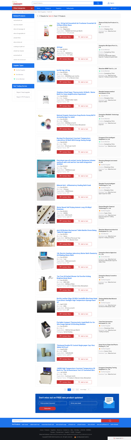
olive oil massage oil (19, 29)
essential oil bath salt (45, 424)
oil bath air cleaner (19, 51)
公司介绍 (82, 430)
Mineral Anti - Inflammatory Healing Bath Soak (74, 185)
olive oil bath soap (58, 424)
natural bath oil (18, 20)
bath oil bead (111, 424)
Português (78, 432)
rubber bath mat (32, 424)
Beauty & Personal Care (30, 12)
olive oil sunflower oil (100, 424)
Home (38, 8)
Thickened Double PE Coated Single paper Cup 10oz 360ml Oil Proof (76, 346)
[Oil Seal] (46, 54)
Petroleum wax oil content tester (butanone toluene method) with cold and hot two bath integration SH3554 (76, 162)
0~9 (91, 434)
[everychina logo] (17, 3)
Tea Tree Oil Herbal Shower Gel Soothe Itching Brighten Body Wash (74, 277)
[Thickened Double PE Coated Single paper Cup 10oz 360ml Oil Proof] (46, 353)
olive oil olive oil (18, 42)
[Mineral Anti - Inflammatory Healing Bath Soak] (46, 192)
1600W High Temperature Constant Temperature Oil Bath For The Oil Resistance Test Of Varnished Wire (76, 369)
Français (52, 432)
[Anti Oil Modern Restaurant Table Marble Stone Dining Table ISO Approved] (46, 238)
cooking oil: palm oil (19, 46)
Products (48, 8)
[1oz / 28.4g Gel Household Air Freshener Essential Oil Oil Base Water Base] (46, 31)
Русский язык (59, 432)
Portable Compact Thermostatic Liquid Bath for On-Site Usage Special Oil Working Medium (76, 323)
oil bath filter (17, 38)
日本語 (72, 432)
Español (67, 432)
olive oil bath (88, 424)
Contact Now (66, 37)
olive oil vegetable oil (19, 33)
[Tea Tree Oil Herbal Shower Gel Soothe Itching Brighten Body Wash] (46, 284)
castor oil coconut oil (19, 59)
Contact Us (66, 430)
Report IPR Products (23, 97)
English (114, 8)
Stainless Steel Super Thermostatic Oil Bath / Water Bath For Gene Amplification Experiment (76, 93)
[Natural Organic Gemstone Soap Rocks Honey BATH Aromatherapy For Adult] (46, 123)
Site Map (76, 430)
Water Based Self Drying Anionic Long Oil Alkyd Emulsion (74, 208)
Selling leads (70, 8)
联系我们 (88, 430)
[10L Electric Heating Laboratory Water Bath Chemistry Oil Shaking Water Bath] (46, 261)
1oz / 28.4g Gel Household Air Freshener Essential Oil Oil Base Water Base (76, 24)
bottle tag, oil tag (63, 70)
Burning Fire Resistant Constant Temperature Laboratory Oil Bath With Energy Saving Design (74, 139)
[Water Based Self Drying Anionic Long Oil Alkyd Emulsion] (46, 215)
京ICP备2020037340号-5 (83, 437)
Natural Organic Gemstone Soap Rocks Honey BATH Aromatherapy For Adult (76, 116)
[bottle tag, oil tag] (46, 77)
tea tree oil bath (18, 24)
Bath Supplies (42, 12)
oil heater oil (69, 424)
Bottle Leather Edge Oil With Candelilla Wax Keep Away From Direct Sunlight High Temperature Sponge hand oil (77, 300)
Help (71, 430)
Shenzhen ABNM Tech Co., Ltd (108, 68)
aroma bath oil (18, 55)
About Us (59, 430)
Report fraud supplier (23, 92)
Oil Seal (59, 47)
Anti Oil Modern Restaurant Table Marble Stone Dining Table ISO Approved (77, 231)
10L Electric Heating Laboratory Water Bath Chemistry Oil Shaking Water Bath (77, 254)
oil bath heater (79, 424)
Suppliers (58, 8)
